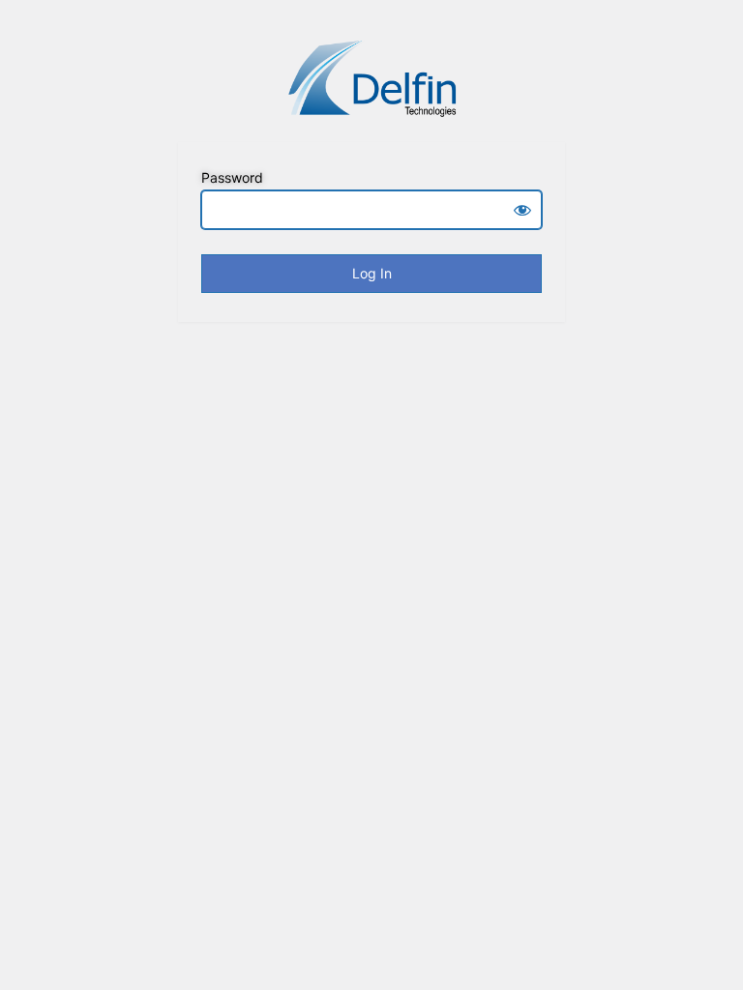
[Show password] (522, 209)
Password (232, 177)
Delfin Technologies (371, 78)
